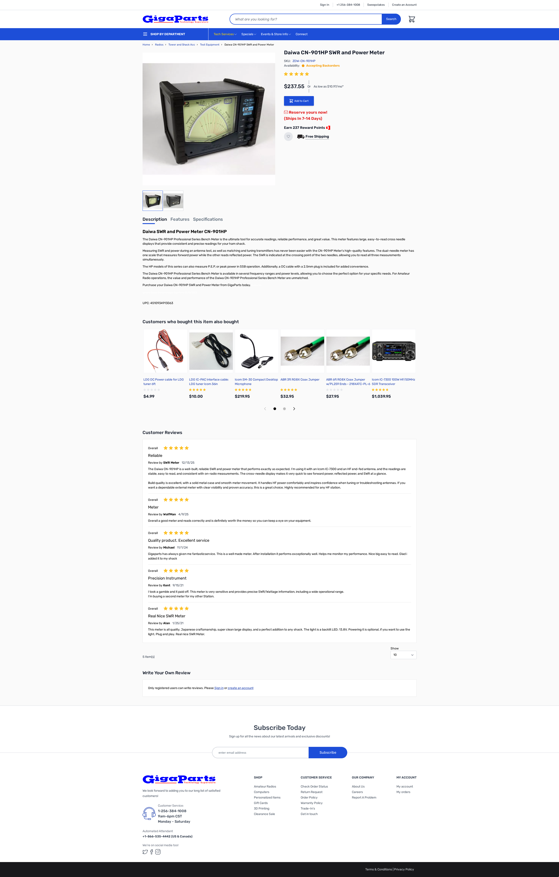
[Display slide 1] (275, 409)
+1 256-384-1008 (348, 4)
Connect (302, 34)
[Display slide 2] (284, 409)
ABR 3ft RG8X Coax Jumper (299, 379)
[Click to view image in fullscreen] (209, 119)
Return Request (311, 792)
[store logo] (175, 19)
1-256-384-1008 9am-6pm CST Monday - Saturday (174, 816)
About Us (358, 786)
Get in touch (309, 814)
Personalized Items (267, 797)
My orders (403, 792)
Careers (357, 792)
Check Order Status (314, 786)
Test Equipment (209, 44)
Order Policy (309, 797)
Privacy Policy (404, 869)
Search (391, 19)
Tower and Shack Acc (181, 44)
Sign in (219, 688)
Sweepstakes (376, 4)
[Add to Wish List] (288, 136)
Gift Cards (261, 803)
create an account (240, 688)
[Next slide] (294, 409)
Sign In (324, 4)
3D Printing (261, 808)
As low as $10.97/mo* (329, 86)
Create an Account (404, 4)
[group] (297, 74)
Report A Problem (364, 797)
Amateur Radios (265, 786)
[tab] (155, 220)
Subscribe (328, 752)
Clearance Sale (264, 814)
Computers (261, 792)
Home (146, 44)
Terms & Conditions (379, 869)
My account (404, 786)
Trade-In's (308, 808)
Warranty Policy (312, 803)
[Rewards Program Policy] (327, 128)
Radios (159, 44)
